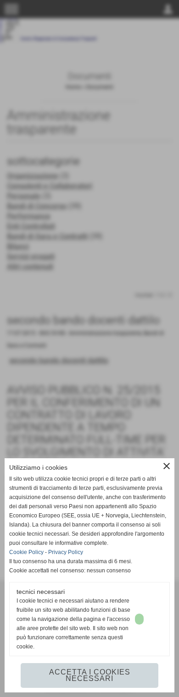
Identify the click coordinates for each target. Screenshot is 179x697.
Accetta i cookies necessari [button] (89, 675)
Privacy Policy (65, 552)
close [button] (166, 466)
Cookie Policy (26, 552)
